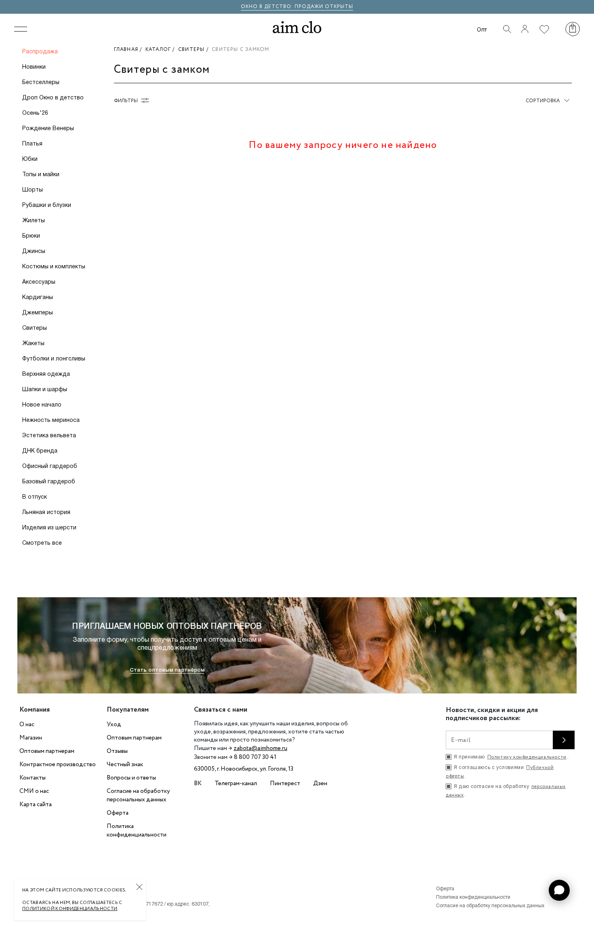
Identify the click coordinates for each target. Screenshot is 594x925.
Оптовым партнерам (46, 751)
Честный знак (125, 764)
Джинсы (33, 251)
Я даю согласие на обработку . (506, 791)
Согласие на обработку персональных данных (138, 795)
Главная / (129, 49)
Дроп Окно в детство (53, 98)
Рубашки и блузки (46, 205)
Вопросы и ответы (131, 777)
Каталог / (161, 49)
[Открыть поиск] (507, 29)
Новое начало (41, 405)
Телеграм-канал (236, 783)
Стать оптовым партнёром (167, 670)
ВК (198, 783)
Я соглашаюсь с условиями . (500, 772)
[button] (559, 890)
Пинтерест (285, 783)
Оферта (117, 813)
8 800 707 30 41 (255, 757)
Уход (114, 724)
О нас (26, 724)
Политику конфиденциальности (527, 757)
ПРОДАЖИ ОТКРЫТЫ (324, 6)
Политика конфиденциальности (136, 830)
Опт (482, 29)
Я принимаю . (511, 757)
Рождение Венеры (48, 128)
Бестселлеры (40, 82)
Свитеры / (195, 49)
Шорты (32, 190)
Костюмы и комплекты (53, 267)
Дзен (320, 783)
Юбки (30, 159)
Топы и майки (40, 174)
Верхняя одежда (46, 374)
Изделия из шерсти (49, 528)
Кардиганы (37, 297)
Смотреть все (42, 543)
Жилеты (33, 220)
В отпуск (34, 497)
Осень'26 (35, 113)
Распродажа (40, 52)
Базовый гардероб (48, 482)
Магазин (30, 737)
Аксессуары (38, 282)
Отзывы (117, 751)
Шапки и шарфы (44, 389)
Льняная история (46, 512)
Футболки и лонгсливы (53, 359)
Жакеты (33, 343)
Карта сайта (35, 804)
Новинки (34, 67)
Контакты (32, 777)
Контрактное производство (57, 764)
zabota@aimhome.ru (260, 748)
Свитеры (34, 328)
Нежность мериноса (51, 420)
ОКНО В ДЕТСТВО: (268, 6)
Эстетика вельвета (49, 435)
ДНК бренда (39, 451)
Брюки (31, 236)
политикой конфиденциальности (69, 909)
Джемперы (37, 313)
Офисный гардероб (49, 466)
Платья (32, 144)
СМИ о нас (34, 791)
